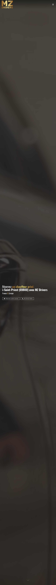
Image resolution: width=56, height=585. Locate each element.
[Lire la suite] (28, 581)
